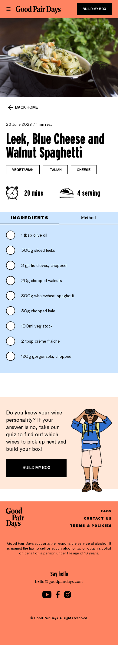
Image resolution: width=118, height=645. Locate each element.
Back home (26, 108)
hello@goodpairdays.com (59, 581)
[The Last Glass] (38, 10)
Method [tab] (88, 217)
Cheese (83, 169)
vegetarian (23, 169)
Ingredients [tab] (29, 217)
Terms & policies (91, 525)
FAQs (106, 511)
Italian (55, 169)
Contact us (98, 518)
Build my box (94, 9)
